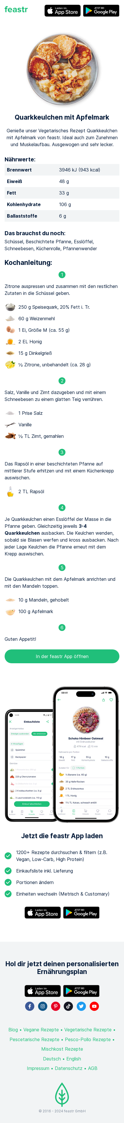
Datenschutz (68, 1068)
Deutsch (52, 1059)
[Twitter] (81, 1006)
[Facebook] (29, 1006)
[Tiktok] (68, 1006)
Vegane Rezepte (41, 1029)
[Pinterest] (55, 1006)
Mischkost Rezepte (62, 1049)
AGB (92, 1068)
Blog (13, 1029)
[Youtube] (94, 1006)
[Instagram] (42, 1006)
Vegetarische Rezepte (88, 1029)
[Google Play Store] (101, 11)
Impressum (38, 1068)
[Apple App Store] (62, 11)
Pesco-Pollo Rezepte (88, 1039)
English (73, 1059)
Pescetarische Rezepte (34, 1039)
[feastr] (16, 11)
